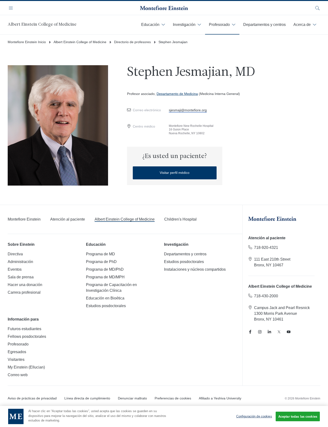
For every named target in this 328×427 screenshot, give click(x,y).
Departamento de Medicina (177, 94)
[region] (164, 416)
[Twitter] (279, 332)
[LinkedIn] (269, 332)
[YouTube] (289, 332)
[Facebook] (250, 332)
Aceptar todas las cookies (297, 416)
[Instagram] (260, 332)
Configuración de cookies (254, 416)
